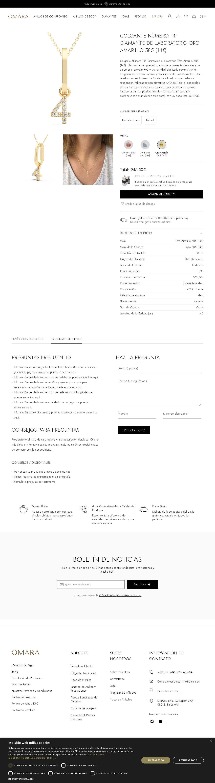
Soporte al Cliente (82, 666)
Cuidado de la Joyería (84, 708)
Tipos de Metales (81, 680)
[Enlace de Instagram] (160, 721)
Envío (15, 672)
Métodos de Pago (23, 665)
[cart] (194, 16)
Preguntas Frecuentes (83, 673)
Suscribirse (140, 584)
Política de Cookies (23, 710)
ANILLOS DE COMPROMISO (50, 16)
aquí (73, 372)
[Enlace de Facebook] (152, 721)
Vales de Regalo (21, 684)
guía (79, 382)
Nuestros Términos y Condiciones (32, 691)
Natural (150, 120)
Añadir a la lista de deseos (139, 204)
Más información (96, 754)
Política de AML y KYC (25, 704)
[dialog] (107, 760)
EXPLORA (157, 16)
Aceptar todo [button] (156, 760)
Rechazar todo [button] (188, 760)
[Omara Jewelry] (18, 16)
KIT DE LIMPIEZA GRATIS (155, 176)
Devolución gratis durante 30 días (150, 222)
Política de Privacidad (24, 697)
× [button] (211, 741)
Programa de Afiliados (123, 693)
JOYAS (125, 16)
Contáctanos (117, 679)
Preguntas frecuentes (66, 339)
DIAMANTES (109, 16)
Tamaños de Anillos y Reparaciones (83, 689)
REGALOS (141, 16)
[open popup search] (170, 16)
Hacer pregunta (134, 430)
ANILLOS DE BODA (84, 16)
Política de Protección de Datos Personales (120, 595)
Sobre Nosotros (120, 672)
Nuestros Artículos (121, 699)
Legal (113, 686)
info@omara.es (191, 682)
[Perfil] (178, 16)
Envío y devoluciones (28, 339)
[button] (72, 757)
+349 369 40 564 (181, 672)
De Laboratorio (130, 120)
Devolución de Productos (27, 678)
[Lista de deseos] (186, 16)
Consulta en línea (167, 691)
